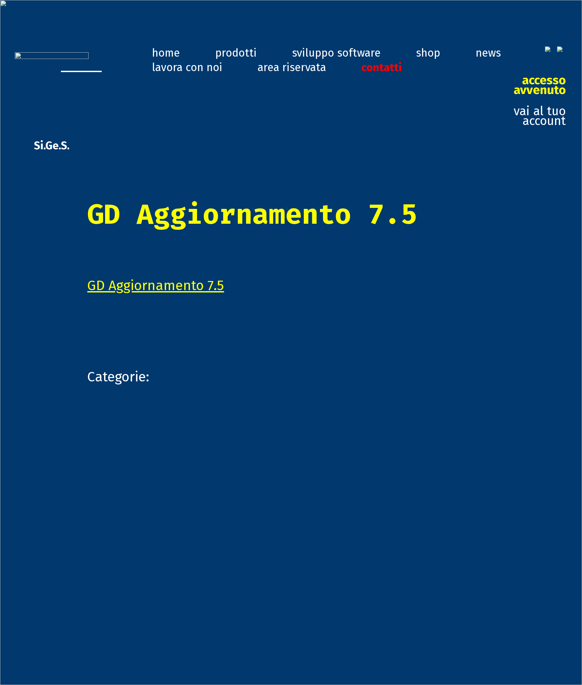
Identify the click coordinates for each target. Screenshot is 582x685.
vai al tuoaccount (540, 100)
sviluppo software (336, 53)
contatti (381, 67)
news (488, 53)
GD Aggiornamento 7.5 (155, 285)
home (166, 53)
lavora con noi (187, 67)
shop (428, 53)
